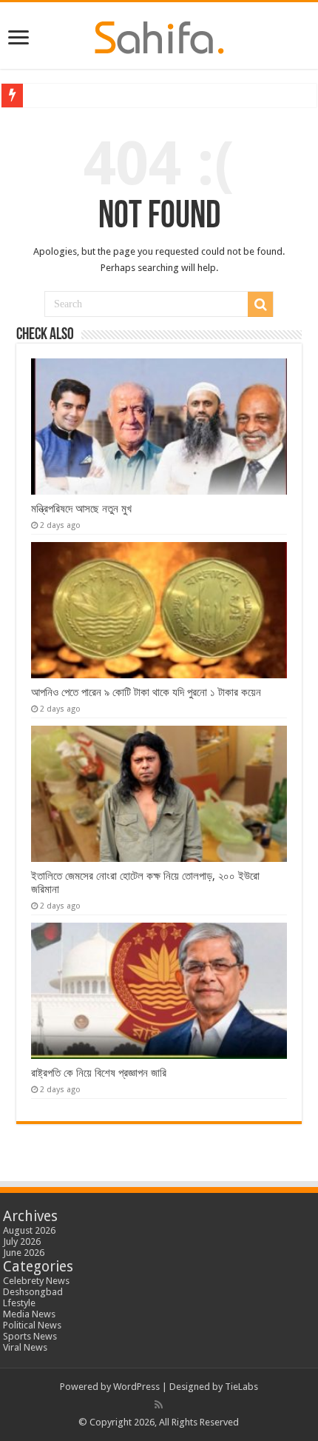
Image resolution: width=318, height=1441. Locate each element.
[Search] (260, 304)
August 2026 (29, 1230)
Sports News (30, 1336)
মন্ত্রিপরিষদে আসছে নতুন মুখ (81, 508)
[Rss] (158, 1405)
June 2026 (23, 1252)
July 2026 (22, 1241)
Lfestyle (19, 1302)
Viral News (25, 1347)
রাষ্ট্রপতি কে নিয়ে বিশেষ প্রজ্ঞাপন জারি (98, 1073)
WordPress (136, 1386)
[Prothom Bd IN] (159, 35)
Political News (32, 1325)
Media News (29, 1314)
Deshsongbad (33, 1291)
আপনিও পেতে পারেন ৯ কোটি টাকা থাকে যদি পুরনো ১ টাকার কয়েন (146, 692)
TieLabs (241, 1386)
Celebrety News (36, 1280)
